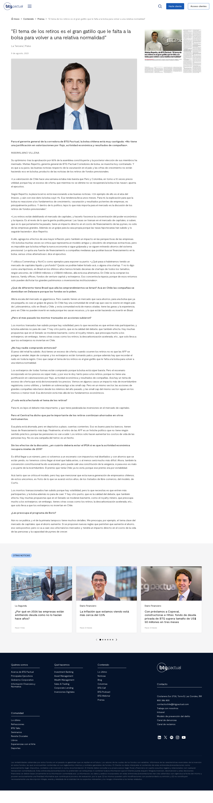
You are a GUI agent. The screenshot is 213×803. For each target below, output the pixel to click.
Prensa (41, 19)
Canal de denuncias (167, 720)
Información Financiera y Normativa (23, 685)
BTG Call (102, 687)
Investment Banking (63, 671)
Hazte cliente (175, 6)
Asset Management (63, 675)
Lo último (102, 671)
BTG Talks (15, 728)
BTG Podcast (104, 691)
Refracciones (17, 724)
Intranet (161, 712)
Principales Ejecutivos (22, 675)
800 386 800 (163, 700)
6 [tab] (112, 639)
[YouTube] (183, 737)
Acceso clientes (199, 6)
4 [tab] (107, 639)
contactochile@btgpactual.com (173, 704)
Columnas (102, 683)
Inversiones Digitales (64, 691)
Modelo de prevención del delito (173, 716)
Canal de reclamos (166, 724)
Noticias (102, 675)
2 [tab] (103, 639)
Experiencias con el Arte (23, 744)
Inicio (16, 19)
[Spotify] (171, 737)
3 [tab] (105, 639)
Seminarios (16, 732)
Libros (14, 740)
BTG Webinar (104, 695)
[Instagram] (177, 737)
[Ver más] (172, 51)
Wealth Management (64, 679)
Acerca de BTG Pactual (22, 671)
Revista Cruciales (19, 736)
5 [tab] (110, 639)
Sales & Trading (61, 683)
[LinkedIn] (159, 737)
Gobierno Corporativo (22, 679)
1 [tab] (100, 639)
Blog (100, 679)
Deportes (15, 748)
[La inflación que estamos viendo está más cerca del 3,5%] (106, 599)
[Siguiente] (116, 640)
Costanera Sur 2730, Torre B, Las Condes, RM (179, 696)
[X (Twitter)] (165, 737)
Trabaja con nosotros (167, 708)
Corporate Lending (63, 687)
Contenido (28, 19)
